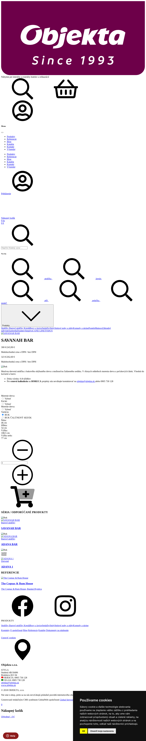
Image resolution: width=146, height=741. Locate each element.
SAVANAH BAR (11, 528)
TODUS (49, 331)
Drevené (5, 561)
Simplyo (29, 331)
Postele (92, 328)
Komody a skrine (81, 328)
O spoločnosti (16, 630)
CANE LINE (39, 331)
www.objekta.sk (8, 685)
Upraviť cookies (8, 638)
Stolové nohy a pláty (63, 328)
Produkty (6, 325)
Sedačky (46, 328)
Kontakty (5, 630)
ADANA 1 (7, 566)
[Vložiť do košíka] (22, 506)
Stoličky (5, 328)
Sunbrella (12, 331)
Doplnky (21, 331)
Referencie (33, 630)
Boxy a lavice (36, 328)
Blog (25, 630)
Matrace (98, 328)
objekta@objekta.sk (86, 381)
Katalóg (41, 630)
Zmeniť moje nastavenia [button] (102, 731)
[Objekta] (73, 74)
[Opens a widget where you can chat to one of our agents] (11, 736)
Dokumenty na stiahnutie (57, 630)
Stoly (52, 328)
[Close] (2, 132)
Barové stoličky (16, 328)
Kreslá (27, 328)
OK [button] (83, 731)
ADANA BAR (9, 544)
